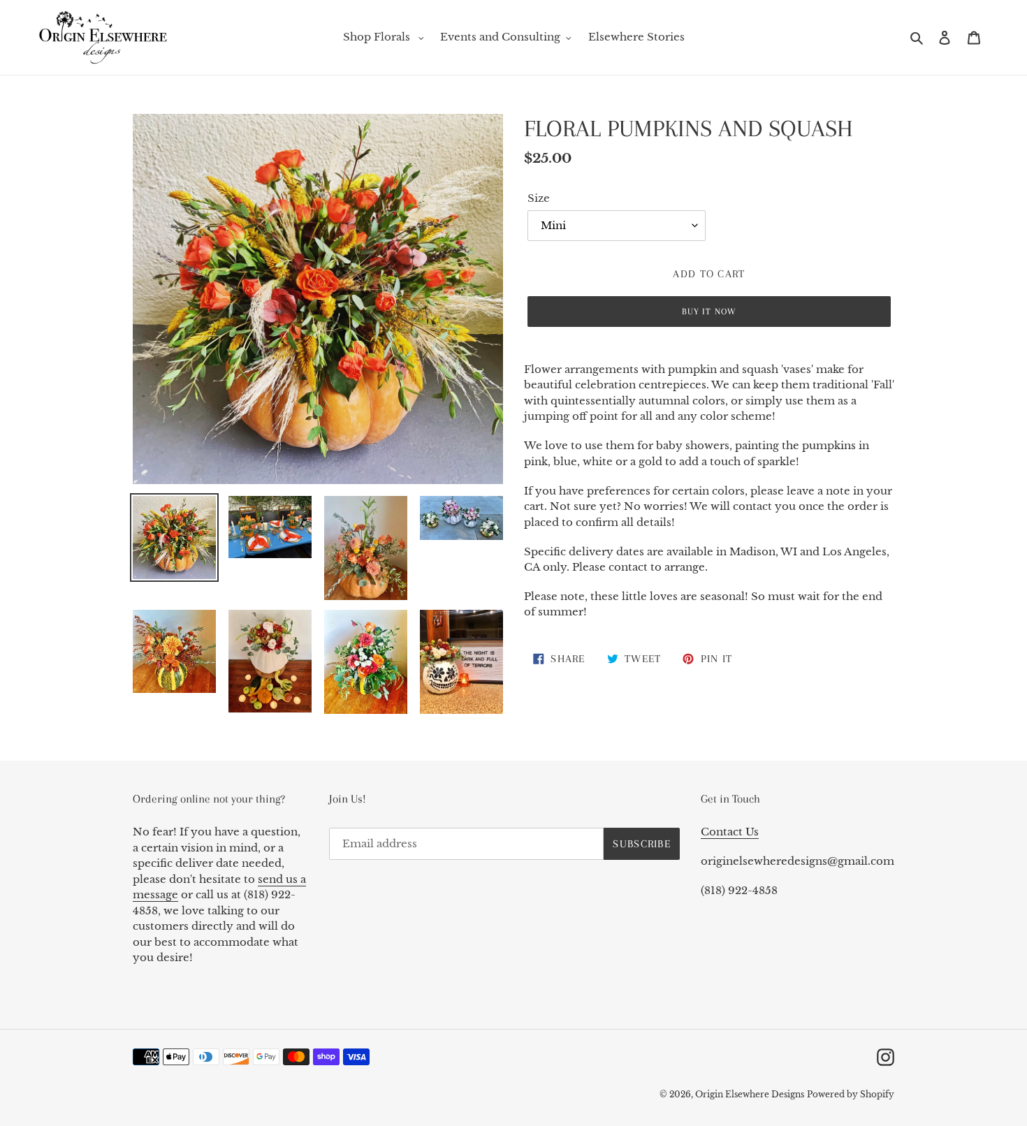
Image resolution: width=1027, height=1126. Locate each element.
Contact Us (730, 831)
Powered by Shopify (850, 1094)
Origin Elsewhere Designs (749, 1094)
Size (538, 198)
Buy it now (709, 311)
